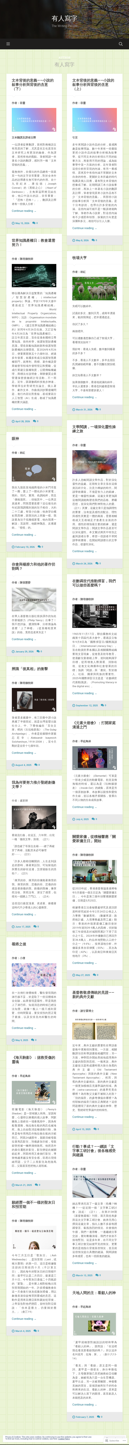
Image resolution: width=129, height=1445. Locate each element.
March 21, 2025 (23, 1185)
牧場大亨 (79, 257)
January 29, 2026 (24, 651)
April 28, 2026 (22, 421)
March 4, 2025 (23, 1331)
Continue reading (24, 211)
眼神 (15, 438)
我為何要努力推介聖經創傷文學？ (33, 784)
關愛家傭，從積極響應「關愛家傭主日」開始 (94, 838)
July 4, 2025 (82, 819)
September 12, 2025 (87, 705)
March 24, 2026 (84, 563)
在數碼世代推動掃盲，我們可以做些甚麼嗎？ (94, 582)
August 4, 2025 (23, 765)
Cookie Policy (64, 1439)
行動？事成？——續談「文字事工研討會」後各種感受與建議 (94, 1150)
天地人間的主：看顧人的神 (94, 1292)
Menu (8, 44)
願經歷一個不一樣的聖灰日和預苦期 (33, 1204)
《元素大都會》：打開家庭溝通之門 (94, 724)
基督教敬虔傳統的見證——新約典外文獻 (93, 994)
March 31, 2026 (84, 409)
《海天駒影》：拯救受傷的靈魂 (33, 1059)
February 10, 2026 (25, 547)
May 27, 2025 (83, 975)
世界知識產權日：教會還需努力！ (33, 242)
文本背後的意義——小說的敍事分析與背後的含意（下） (33, 84)
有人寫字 (64, 17)
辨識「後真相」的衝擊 (30, 668)
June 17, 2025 (22, 927)
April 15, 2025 (83, 1129)
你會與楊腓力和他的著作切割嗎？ (33, 566)
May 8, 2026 (82, 240)
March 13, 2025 (84, 1275)
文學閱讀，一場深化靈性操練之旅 (94, 428)
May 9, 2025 (21, 1040)
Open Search (120, 44)
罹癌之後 (19, 944)
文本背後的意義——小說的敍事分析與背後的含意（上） (93, 84)
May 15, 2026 (22, 223)
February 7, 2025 (85, 1417)
